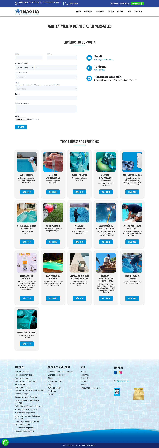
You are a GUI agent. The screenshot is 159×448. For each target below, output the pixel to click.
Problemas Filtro (55, 381)
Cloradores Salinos (23, 387)
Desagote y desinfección (26, 397)
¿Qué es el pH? (54, 388)
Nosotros (85, 375)
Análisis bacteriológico (25, 375)
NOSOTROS (88, 11)
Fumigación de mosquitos (26, 409)
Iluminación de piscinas (25, 413)
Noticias (84, 385)
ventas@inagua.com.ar (103, 60)
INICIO (78, 11)
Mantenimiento (21, 372)
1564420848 (99, 70)
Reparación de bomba (24, 431)
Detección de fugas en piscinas (28, 406)
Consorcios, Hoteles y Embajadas (29, 390)
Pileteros (52, 391)
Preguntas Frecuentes (91, 388)
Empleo (84, 381)
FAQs (129, 11)
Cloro (50, 385)
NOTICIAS (120, 11)
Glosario (51, 394)
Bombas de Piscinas (56, 375)
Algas (50, 378)
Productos (85, 378)
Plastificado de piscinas (25, 428)
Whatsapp (136, 3)
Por (121, 381)
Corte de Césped (22, 394)
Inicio (83, 372)
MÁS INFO (27, 192)
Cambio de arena (22, 378)
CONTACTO (138, 11)
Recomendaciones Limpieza (60, 372)
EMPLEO (111, 11)
